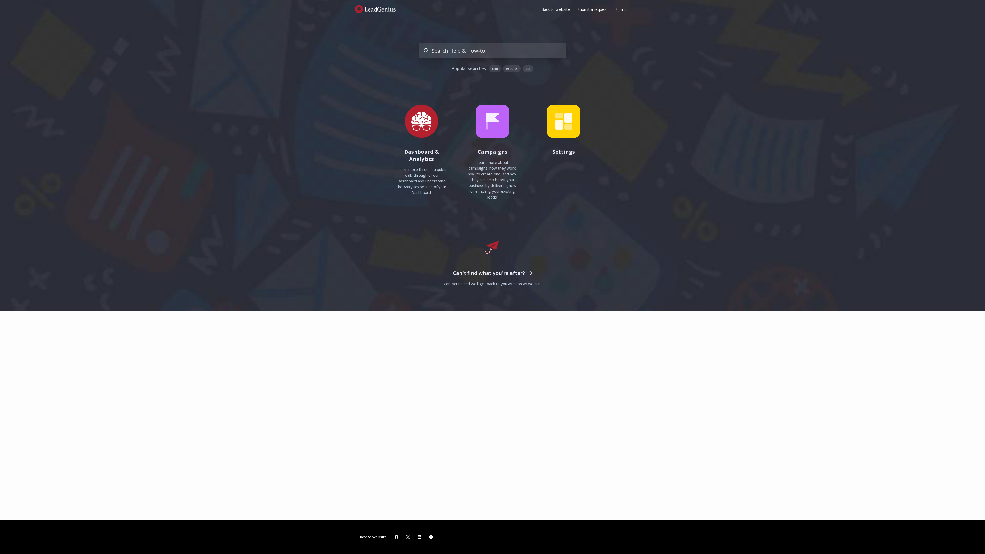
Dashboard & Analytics (421, 155)
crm (495, 68)
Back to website (555, 9)
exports (512, 68)
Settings (564, 151)
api (528, 68)
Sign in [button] (621, 9)
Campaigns (492, 151)
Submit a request (593, 9)
